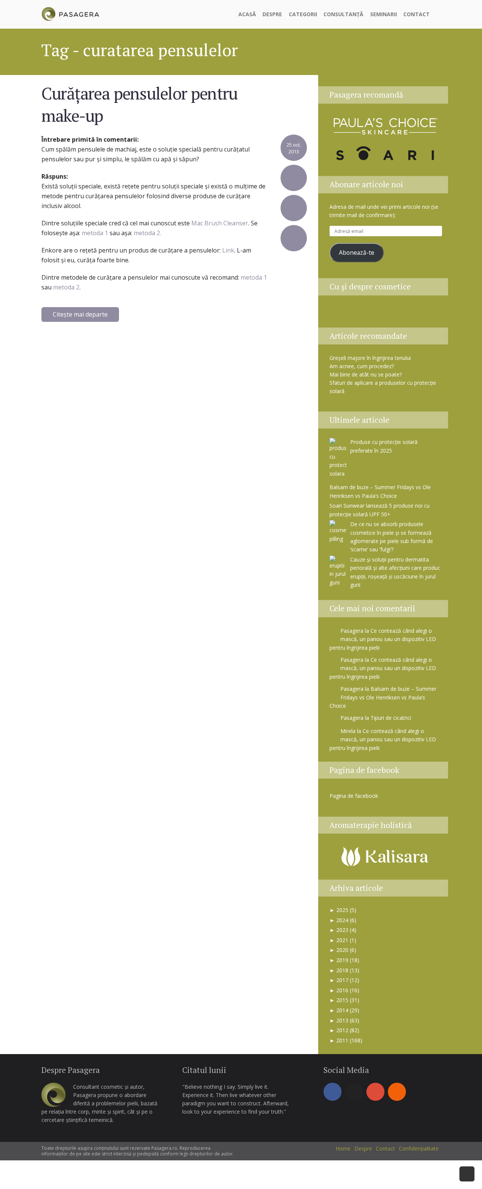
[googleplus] (375, 1092)
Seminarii (383, 14)
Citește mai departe (80, 314)
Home (343, 1148)
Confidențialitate (419, 1148)
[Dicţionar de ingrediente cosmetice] (377, 313)
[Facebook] (332, 1092)
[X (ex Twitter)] (354, 1092)
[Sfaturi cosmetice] (70, 13)
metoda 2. (147, 233)
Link (228, 250)
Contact (416, 14)
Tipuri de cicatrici (391, 717)
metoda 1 (94, 233)
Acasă (247, 14)
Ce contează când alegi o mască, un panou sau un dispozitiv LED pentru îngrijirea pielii (382, 639)
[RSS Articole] (414, 313)
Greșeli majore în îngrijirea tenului (370, 357)
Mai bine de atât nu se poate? (365, 374)
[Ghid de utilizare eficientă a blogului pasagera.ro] (339, 313)
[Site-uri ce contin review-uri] (395, 313)
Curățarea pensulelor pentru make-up (139, 104)
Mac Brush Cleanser (219, 223)
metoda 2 (66, 287)
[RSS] (397, 1092)
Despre (272, 14)
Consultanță (343, 14)
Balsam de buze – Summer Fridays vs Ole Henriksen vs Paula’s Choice (382, 697)
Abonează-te (356, 252)
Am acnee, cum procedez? (361, 366)
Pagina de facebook (364, 770)
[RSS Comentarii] (432, 313)
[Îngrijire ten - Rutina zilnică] (358, 313)
